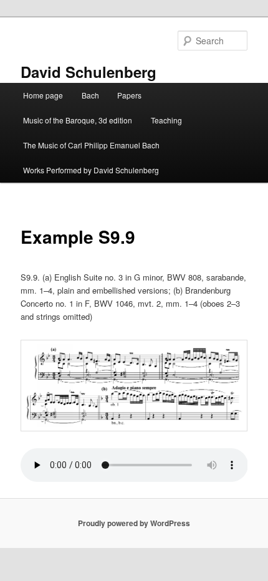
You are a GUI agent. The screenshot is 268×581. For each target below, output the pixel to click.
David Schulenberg (88, 71)
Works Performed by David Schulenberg (91, 170)
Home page (43, 95)
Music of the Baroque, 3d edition (77, 120)
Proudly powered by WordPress (134, 523)
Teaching (166, 120)
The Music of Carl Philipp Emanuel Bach (91, 145)
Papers (129, 95)
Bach (90, 95)
